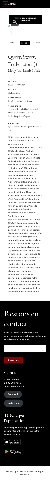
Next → (39, 43)
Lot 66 (24, 43)
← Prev (11, 43)
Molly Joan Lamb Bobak (24, 70)
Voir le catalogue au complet (25, 19)
